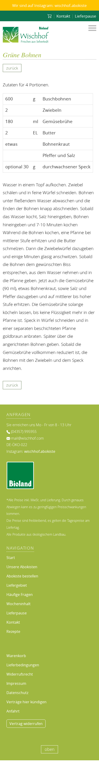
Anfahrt (13, 711)
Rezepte (13, 631)
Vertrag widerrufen (26, 723)
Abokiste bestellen (22, 576)
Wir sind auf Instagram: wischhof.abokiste (49, 5)
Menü (92, 27)
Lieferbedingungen (22, 664)
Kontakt (63, 16)
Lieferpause (85, 16)
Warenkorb (16, 655)
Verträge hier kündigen (26, 701)
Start (10, 557)
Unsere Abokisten (21, 566)
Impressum (16, 683)
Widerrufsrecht (19, 674)
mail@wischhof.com (27, 438)
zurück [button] (12, 68)
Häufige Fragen (19, 594)
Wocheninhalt (18, 603)
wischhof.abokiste (39, 451)
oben (50, 749)
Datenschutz (17, 692)
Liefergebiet (16, 585)
